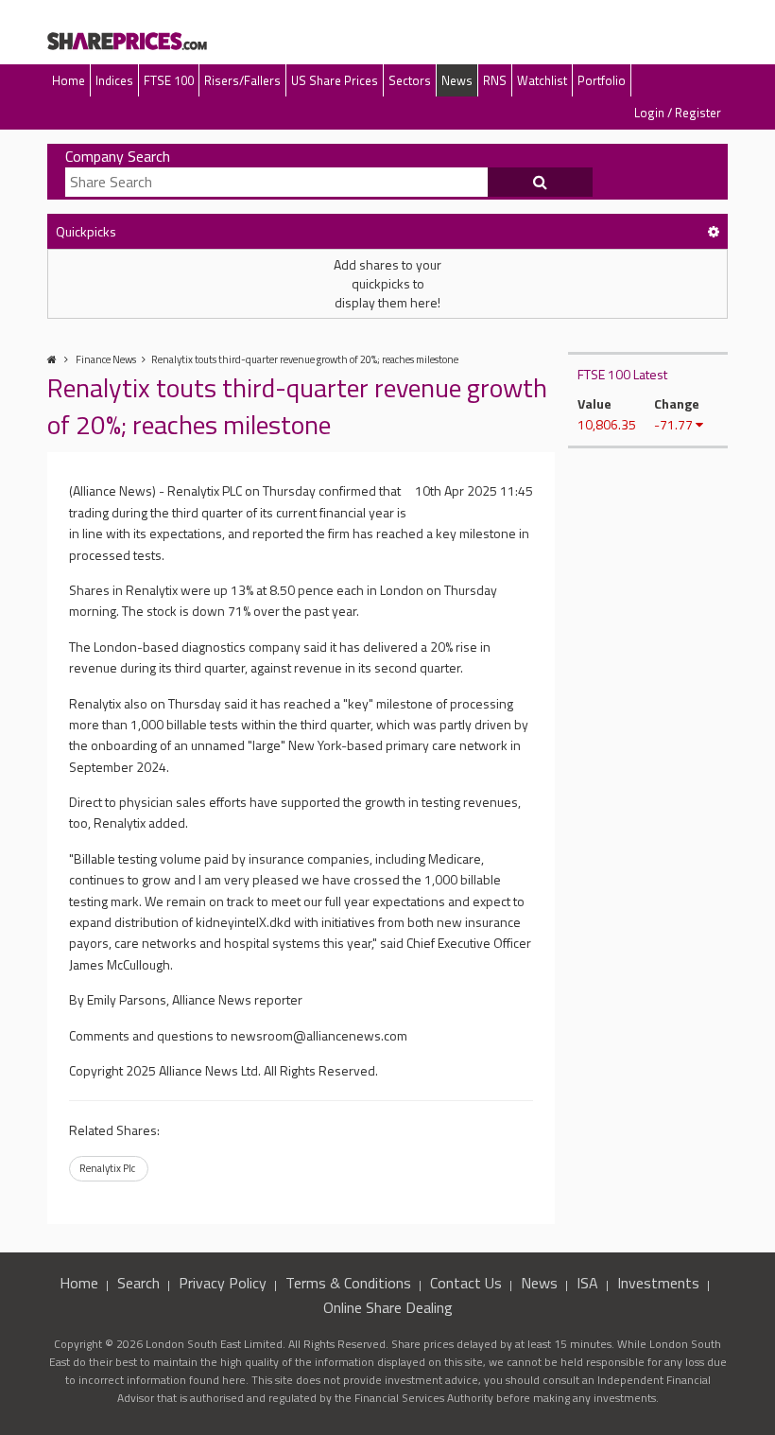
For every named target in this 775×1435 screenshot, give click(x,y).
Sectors (409, 80)
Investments (658, 1282)
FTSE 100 (169, 80)
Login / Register (677, 112)
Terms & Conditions (348, 1282)
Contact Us (466, 1282)
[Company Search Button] (541, 182)
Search (138, 1282)
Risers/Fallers (242, 80)
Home (68, 80)
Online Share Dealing (388, 1307)
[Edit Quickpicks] (713, 231)
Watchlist (542, 80)
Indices (114, 80)
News (457, 80)
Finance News (106, 359)
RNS (495, 80)
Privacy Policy (223, 1282)
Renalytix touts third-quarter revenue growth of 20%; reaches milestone (304, 359)
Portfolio (601, 80)
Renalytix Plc (107, 1168)
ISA (587, 1282)
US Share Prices (334, 80)
